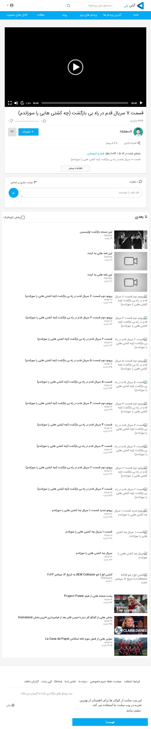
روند (64, 15)
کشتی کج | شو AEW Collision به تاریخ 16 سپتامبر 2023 (79, 574)
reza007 (126, 131)
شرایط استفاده (132, 681)
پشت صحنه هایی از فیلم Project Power (88, 596)
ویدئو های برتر (88, 15)
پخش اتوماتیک (12, 217)
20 (22, 103)
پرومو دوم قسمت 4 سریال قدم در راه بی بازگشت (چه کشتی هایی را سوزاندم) (68, 403)
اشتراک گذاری (130, 143)
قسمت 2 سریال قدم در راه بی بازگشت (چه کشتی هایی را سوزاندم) (74, 489)
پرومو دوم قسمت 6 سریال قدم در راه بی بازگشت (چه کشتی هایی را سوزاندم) (69, 317)
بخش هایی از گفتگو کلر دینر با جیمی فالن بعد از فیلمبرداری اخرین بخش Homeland (65, 617)
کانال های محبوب (17, 15)
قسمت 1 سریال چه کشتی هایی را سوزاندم (88, 532)
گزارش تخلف (31, 681)
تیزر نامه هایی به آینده (99, 253)
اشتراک (26, 132)
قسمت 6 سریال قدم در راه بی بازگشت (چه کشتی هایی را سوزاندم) (74, 339)
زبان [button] (8, 705)
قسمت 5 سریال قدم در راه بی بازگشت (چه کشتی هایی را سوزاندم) (74, 382)
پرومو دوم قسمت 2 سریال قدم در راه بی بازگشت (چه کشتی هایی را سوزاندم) (69, 467)
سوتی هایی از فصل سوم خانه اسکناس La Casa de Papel (78, 639)
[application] (75, 67)
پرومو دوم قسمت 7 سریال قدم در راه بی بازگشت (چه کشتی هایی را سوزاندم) (68, 296)
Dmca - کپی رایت (51, 681)
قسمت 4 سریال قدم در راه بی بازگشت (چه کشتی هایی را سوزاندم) (74, 424)
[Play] (141, 103)
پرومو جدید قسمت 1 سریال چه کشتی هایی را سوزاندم (82, 510)
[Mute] (16, 103)
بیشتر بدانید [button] (133, 710)
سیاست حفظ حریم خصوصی (106, 681)
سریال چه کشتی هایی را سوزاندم (94, 553)
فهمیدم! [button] (110, 721)
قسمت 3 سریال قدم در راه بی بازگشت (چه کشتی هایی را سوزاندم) (74, 446)
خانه (136, 15)
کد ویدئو (110, 143)
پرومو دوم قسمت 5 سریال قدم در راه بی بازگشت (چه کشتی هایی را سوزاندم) (68, 360)
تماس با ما (70, 681)
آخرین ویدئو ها (112, 15)
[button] (10, 5)
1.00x (28, 103)
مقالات (41, 15)
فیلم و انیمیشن (95, 153)
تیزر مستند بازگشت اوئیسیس (96, 232)
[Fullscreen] (10, 103)
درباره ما (83, 681)
